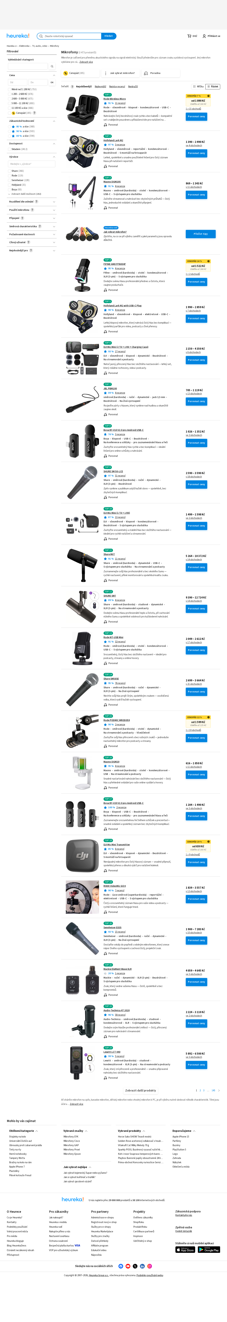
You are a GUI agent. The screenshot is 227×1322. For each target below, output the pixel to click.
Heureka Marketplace (102, 1231)
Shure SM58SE (111, 679)
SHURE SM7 (110, 596)
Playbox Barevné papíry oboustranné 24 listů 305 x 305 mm (140, 1158)
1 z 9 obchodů (193, 854)
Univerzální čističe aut (20, 1141)
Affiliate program (99, 1245)
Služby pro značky (100, 1236)
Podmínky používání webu (149, 1275)
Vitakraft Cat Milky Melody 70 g (133, 1145)
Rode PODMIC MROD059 (117, 720)
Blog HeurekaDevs (16, 1245)
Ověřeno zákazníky (143, 1217)
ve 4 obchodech (194, 145)
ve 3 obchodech (194, 808)
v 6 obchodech (193, 352)
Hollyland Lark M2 (113, 140)
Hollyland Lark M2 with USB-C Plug (123, 305)
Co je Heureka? (14, 1217)
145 (213, 1090)
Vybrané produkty (129, 1131)
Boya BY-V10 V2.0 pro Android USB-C (124, 430)
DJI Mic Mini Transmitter (117, 844)
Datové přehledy (99, 1241)
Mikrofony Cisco (71, 1141)
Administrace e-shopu (102, 1217)
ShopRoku (138, 1222)
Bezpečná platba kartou (61, 1245)
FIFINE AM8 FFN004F (115, 264)
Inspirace (138, 1236)
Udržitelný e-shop (142, 1241)
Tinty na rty (15, 1149)
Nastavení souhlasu (59, 1236)
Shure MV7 (109, 554)
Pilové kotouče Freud (20, 1175)
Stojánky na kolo (17, 1136)
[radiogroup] (31, 131)
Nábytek (176, 1162)
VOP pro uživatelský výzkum (63, 1250)
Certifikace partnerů (143, 1231)
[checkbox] (9, 89)
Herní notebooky (18, 1154)
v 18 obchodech (194, 477)
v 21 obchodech (194, 684)
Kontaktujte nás (183, 1215)
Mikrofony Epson (72, 1154)
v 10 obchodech (194, 932)
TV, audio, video (39, 46)
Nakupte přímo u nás (59, 1231)
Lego (175, 1154)
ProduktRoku (140, 1227)
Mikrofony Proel (71, 1149)
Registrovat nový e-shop (104, 1222)
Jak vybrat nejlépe (75, 1167)
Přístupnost (13, 1255)
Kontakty (11, 1222)
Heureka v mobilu (58, 1222)
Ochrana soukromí (58, 1241)
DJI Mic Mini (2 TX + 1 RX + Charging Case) (126, 347)
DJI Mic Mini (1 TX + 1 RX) (117, 513)
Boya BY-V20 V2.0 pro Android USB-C (124, 803)
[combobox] (69, 36)
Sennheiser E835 (112, 927)
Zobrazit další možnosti (23, 194)
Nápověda (96, 1255)
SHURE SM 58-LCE (113, 471)
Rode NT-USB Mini (113, 637)
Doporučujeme (181, 1131)
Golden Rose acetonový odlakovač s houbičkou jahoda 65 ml (140, 1141)
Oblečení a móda (180, 1167)
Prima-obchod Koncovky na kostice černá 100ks (140, 1162)
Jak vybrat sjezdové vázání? (77, 1181)
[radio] (9, 126)
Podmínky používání (17, 1227)
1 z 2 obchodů (193, 274)
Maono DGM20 (111, 762)
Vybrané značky (73, 1131)
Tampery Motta (17, 1158)
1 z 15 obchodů (193, 109)
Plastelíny (14, 1171)
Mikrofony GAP (71, 1145)
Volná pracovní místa (17, 1231)
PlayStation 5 (179, 1149)
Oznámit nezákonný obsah (20, 1250)
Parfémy (176, 1141)
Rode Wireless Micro (115, 99)
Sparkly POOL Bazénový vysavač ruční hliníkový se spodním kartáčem (140, 1149)
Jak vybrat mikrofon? (115, 232)
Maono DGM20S (112, 182)
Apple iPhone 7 (17, 1167)
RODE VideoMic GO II (115, 886)
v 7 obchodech (193, 311)
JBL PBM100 (110, 388)
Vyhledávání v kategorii (21, 59)
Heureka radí (55, 1227)
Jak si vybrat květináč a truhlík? (79, 1177)
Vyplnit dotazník (183, 1231)
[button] (28, 66)
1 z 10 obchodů (193, 730)
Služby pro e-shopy (101, 1227)
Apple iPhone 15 (180, 1136)
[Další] (219, 1091)
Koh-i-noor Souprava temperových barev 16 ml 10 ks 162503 (140, 1154)
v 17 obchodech (194, 642)
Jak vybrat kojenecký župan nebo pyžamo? (85, 1173)
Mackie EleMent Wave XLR (118, 969)
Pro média (12, 1236)
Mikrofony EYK (70, 1136)
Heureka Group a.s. (98, 1275)
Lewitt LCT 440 (112, 1052)
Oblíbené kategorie (21, 1131)
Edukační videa (98, 1250)
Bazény (176, 1145)
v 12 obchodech (194, 891)
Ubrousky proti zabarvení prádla (25, 1145)
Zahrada (176, 1158)
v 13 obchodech (194, 393)
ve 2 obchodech (194, 435)
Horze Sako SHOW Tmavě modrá (134, 1136)
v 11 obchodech (194, 187)
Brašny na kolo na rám (20, 1162)
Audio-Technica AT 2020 (117, 1010)
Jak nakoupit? (56, 1217)
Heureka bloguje (15, 1241)
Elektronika (24, 46)
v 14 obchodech (194, 559)
